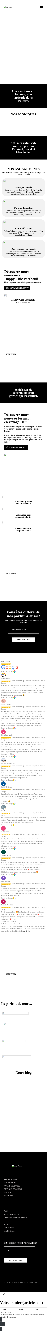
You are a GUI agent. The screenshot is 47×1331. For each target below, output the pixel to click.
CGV (6, 1211)
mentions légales (13, 1214)
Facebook (9, 1228)
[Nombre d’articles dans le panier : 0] (36, 7)
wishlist (8, 1195)
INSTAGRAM (9, 1231)
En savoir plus (25, 931)
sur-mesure (10, 1183)
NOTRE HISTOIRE (21, 563)
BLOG (6, 1224)
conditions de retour (15, 1217)
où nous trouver (13, 1189)
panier (7, 1192)
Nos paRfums (10, 1180)
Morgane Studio (32, 1282)
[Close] (3, 1295)
